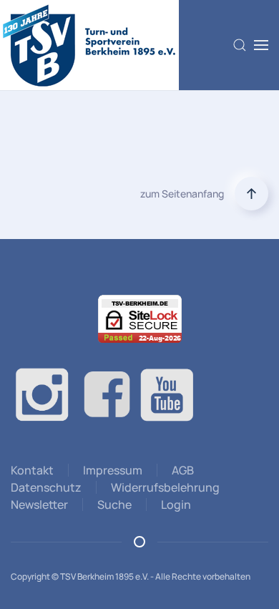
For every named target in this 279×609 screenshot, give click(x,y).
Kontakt (32, 470)
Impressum (112, 470)
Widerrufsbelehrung (165, 487)
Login (176, 504)
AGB (183, 470)
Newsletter (39, 504)
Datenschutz (46, 487)
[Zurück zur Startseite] (89, 45)
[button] (239, 45)
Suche (114, 504)
